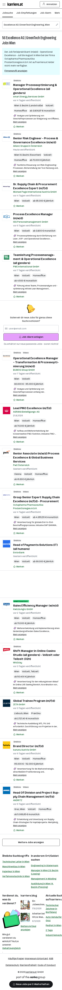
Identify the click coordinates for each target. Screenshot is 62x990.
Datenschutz (12, 965)
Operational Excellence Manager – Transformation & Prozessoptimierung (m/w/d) (36, 362)
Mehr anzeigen (20, 122)
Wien (12, 43)
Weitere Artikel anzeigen (28, 928)
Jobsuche (7, 12)
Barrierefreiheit (28, 965)
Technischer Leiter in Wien (15, 861)
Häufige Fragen (16, 958)
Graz (17, 809)
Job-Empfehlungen (26, 12)
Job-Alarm (45, 12)
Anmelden (51, 4)
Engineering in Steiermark (44, 865)
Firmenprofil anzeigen (15, 70)
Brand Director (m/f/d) (28, 746)
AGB (51, 958)
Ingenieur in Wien (11, 871)
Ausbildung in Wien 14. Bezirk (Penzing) (42, 885)
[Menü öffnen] (4, 4)
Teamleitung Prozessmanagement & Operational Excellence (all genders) (34, 259)
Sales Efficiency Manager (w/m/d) (36, 605)
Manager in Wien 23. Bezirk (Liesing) (44, 872)
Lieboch (19, 713)
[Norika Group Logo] (30, 978)
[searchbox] (31, 24)
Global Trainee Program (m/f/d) (34, 701)
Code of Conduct (46, 965)
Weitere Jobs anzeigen (31, 842)
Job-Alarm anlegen (32, 337)
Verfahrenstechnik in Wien (16, 876)
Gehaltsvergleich (11, 948)
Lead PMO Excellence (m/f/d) (32, 408)
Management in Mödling (43, 878)
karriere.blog (29, 895)
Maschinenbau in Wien (13, 866)
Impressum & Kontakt (36, 958)
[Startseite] (15, 4)
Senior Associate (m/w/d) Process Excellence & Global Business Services (36, 457)
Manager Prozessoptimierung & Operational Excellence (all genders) (35, 89)
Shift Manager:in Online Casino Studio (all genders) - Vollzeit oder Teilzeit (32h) (36, 655)
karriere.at (31, 972)
